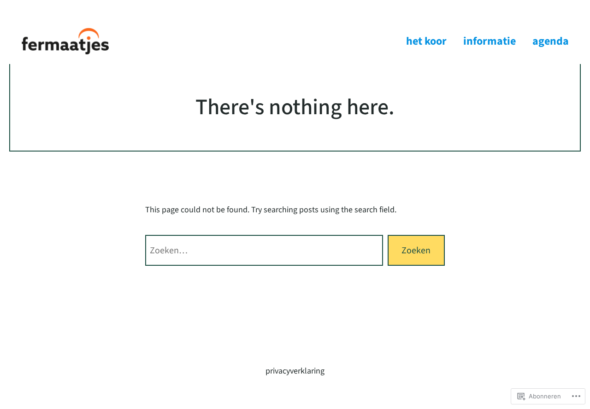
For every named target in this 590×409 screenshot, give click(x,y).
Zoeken (416, 250)
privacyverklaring (295, 371)
